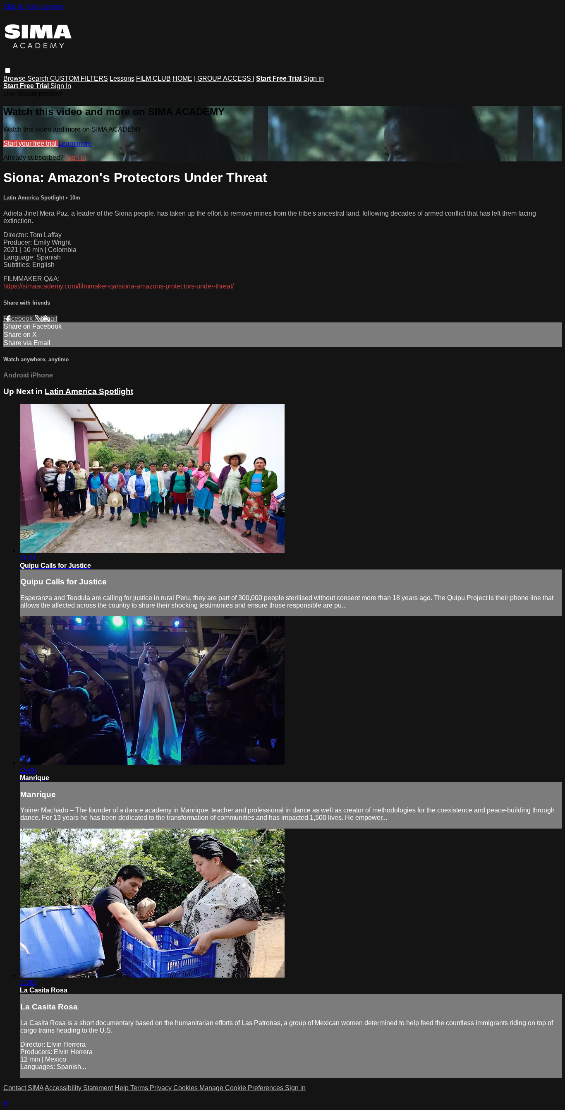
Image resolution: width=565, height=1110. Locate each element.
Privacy (161, 1087)
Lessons (122, 78)
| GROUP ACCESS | (224, 78)
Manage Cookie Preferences (242, 1087)
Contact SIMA (23, 1087)
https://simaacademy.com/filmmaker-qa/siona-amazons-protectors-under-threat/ (118, 286)
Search (38, 78)
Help (122, 1087)
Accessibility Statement (79, 1087)
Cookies (186, 1087)
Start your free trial (30, 143)
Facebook (18, 318)
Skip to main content (33, 6)
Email (49, 318)
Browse (15, 78)
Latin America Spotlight (34, 198)
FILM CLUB (153, 78)
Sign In (60, 85)
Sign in (313, 78)
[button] (7, 70)
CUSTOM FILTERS (79, 78)
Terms (140, 1087)
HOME (182, 78)
